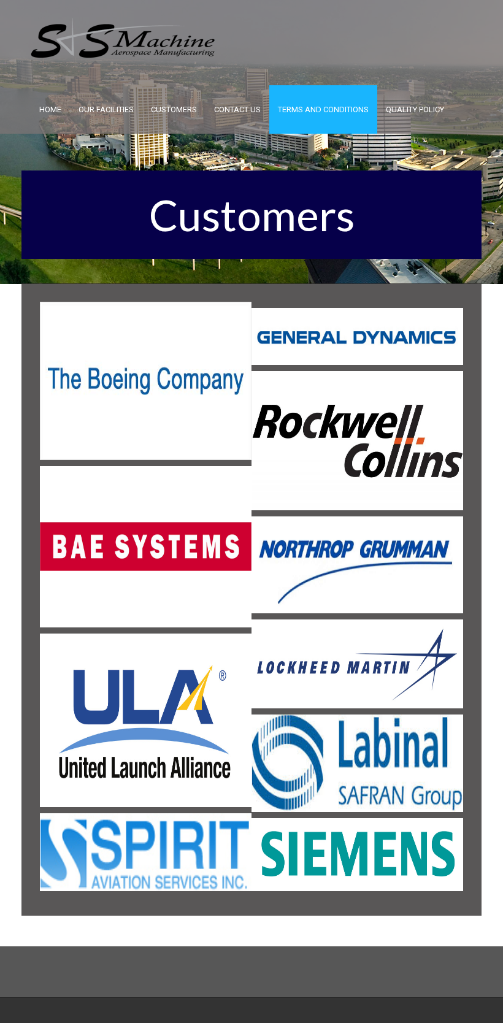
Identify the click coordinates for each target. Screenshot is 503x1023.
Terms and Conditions (323, 109)
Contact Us (237, 109)
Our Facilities (106, 109)
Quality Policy (415, 109)
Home (50, 109)
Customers (174, 109)
